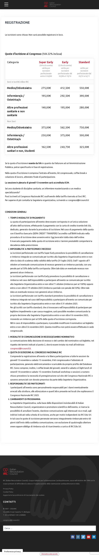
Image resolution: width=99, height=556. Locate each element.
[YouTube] (88, 537)
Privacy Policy (8, 489)
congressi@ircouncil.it (20, 348)
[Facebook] (73, 537)
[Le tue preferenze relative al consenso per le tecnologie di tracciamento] (12, 551)
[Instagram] (78, 537)
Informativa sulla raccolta (49, 554)
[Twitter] (83, 537)
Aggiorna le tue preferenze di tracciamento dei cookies (23, 495)
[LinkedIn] (94, 537)
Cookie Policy (8, 492)
